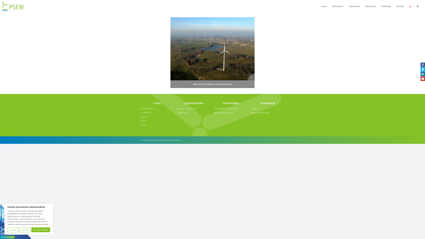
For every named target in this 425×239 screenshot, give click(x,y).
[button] (418, 6)
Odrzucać (25, 230)
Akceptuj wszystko (40, 230)
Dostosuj (12, 230)
